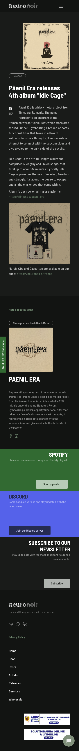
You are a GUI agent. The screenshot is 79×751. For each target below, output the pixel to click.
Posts (12, 667)
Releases (15, 683)
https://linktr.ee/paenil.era (26, 196)
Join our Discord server (29, 530)
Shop (12, 659)
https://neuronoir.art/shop (34, 274)
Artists (13, 675)
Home (12, 651)
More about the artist (21, 309)
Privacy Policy (17, 637)
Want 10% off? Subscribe (3, 354)
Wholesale (15, 699)
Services (14, 691)
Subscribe (57, 583)
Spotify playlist (51, 484)
